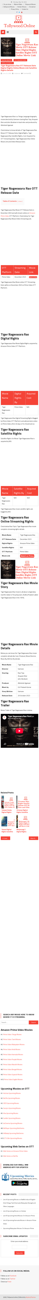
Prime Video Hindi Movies (11, 1049)
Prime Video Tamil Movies (12, 1039)
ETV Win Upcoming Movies (13, 1138)
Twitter (12, 1278)
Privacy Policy (15, 9)
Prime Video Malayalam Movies (14, 1044)
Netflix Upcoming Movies (11, 1098)
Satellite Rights (7, 63)
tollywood (17, 73)
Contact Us (25, 9)
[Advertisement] (19, 95)
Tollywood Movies (30, 4)
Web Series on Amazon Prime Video (15, 1151)
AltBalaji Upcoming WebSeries (13, 1133)
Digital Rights (6, 60)
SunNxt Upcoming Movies (11, 1118)
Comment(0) (27, 73)
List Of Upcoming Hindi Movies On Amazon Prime (19, 1215)
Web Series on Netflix (10, 1156)
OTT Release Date (20, 60)
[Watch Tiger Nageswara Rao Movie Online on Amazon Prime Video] (33, 277)
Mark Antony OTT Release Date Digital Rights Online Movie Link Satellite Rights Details (34, 838)
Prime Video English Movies (13, 1079)
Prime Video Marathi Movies (12, 1064)
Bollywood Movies (9, 7)
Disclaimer (32, 7)
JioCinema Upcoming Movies (12, 1123)
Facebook (13, 1275)
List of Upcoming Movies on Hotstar (14, 1211)
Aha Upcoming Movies (10, 1113)
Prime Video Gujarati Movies (12, 1074)
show (20, 201)
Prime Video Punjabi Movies (12, 1059)
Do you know (7, 4)
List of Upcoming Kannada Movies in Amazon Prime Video (19, 1222)
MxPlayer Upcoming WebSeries (13, 1128)
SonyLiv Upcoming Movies (12, 1108)
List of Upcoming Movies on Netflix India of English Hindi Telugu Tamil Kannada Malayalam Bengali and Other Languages (19, 1202)
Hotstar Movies (22, 7)
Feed (9, 1281)
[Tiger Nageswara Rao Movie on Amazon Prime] (27, 555)
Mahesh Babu (18, 4)
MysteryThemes (31, 1297)
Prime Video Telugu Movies (12, 1034)
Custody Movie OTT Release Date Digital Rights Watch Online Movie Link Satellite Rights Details (7, 838)
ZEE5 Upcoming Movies (11, 1103)
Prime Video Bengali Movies (12, 1069)
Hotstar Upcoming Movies (12, 1093)
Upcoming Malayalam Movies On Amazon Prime (18, 1228)
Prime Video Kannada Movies (13, 1054)
